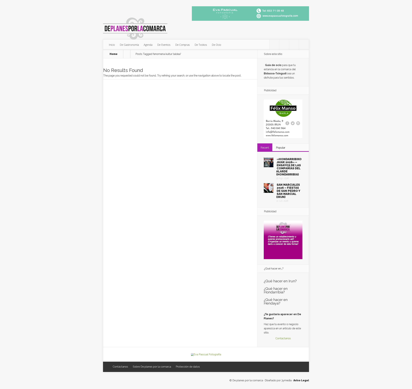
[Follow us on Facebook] (284, 45)
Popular (280, 147)
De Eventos (163, 45)
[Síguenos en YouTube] (304, 45)
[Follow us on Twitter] (274, 45)
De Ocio (216, 45)
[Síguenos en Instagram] (294, 45)
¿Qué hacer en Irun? (280, 281)
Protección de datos (188, 366)
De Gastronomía (129, 45)
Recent (265, 147)
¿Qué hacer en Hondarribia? (276, 290)
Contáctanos (283, 338)
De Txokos (201, 45)
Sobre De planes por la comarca (152, 366)
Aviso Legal (301, 380)
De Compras (182, 45)
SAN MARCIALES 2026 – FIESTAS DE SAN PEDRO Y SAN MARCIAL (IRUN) (288, 191)
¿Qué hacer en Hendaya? (276, 301)
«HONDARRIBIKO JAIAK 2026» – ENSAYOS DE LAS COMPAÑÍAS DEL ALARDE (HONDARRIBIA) (289, 166)
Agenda (148, 45)
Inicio (112, 45)
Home (113, 54)
